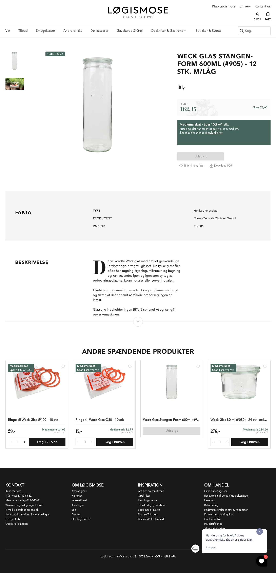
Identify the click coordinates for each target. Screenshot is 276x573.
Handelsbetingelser (215, 491)
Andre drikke (72, 31)
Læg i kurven (47, 442)
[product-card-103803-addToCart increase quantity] (227, 442)
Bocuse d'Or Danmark (151, 519)
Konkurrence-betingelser (218, 514)
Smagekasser (45, 31)
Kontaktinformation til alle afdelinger (27, 514)
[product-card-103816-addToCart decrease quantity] (11, 442)
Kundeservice (13, 491)
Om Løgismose (81, 519)
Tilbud (23, 31)
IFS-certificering (213, 523)
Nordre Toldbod (147, 514)
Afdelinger (78, 505)
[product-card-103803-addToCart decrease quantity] (213, 442)
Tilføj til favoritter (194, 165)
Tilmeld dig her (214, 132)
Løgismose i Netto (149, 509)
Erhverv (245, 6)
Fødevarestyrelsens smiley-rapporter (226, 509)
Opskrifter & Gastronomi (169, 31)
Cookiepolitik (212, 519)
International (79, 500)
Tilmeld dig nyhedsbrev (151, 505)
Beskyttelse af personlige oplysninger (226, 495)
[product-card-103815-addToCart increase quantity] (92, 442)
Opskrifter (144, 495)
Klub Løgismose (224, 6)
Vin (7, 31)
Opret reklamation (16, 523)
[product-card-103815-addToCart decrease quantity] (78, 442)
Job (74, 509)
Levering (209, 500)
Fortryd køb (12, 519)
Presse (76, 514)
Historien (77, 495)
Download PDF (223, 165)
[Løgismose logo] (138, 12)
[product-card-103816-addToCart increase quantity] (25, 442)
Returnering (211, 505)
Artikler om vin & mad (151, 491)
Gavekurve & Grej (130, 31)
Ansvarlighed (79, 491)
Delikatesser (100, 31)
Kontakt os (263, 6)
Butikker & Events (208, 31)
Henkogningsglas (205, 210)
